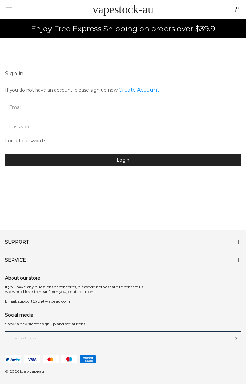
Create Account (139, 90)
